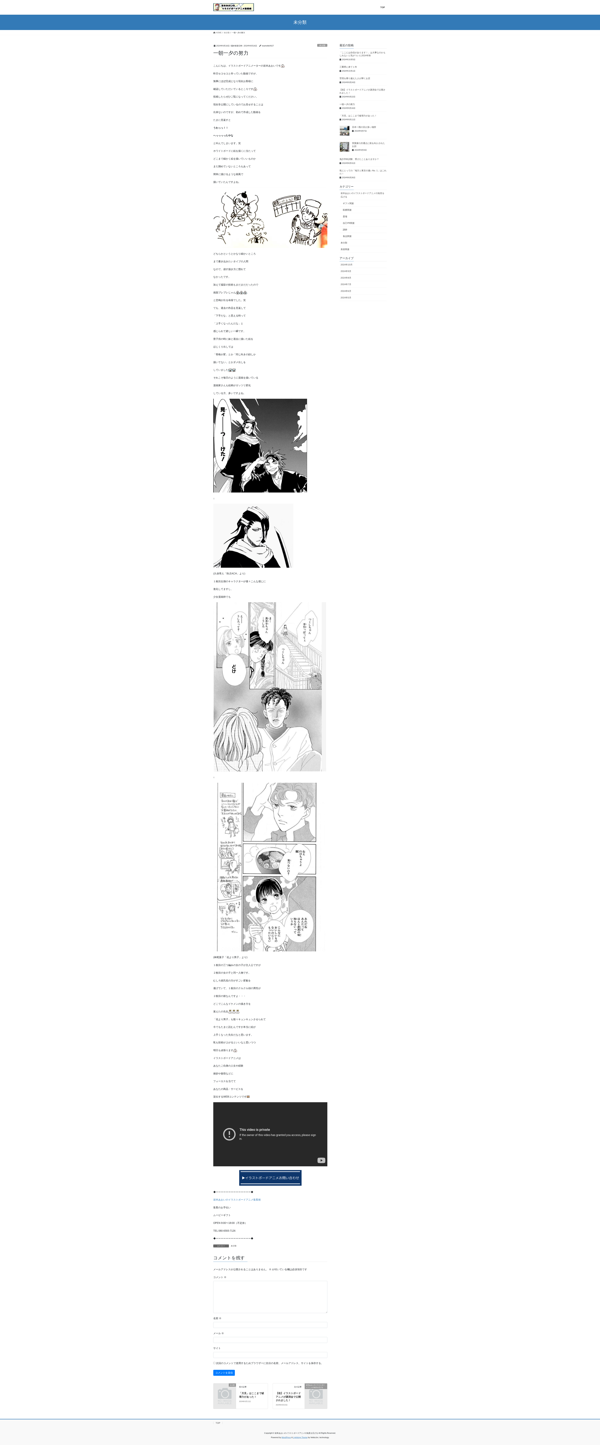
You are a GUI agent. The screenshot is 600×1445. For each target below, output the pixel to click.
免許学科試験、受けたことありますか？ (359, 159)
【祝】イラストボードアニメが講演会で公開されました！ (288, 1397)
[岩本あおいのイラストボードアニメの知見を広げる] (316, 1390)
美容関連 (345, 249)
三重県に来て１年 (348, 67)
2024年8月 (346, 277)
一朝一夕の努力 (347, 104)
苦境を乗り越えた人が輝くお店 (355, 78)
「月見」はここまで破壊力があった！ (358, 115)
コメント (219, 1277)
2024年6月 (346, 291)
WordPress (286, 1437)
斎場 (345, 216)
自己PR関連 (349, 223)
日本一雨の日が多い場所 (364, 127)
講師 (345, 229)
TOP (218, 1423)
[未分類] (224, 1390)
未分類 (322, 45)
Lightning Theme (300, 1437)
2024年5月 (346, 297)
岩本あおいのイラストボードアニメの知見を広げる (362, 195)
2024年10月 (346, 264)
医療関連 (347, 210)
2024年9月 (346, 271)
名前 (217, 1318)
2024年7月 (346, 284)
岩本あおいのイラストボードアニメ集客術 (237, 1199)
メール (218, 1333)
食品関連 (347, 236)
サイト (217, 1348)
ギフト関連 (348, 203)
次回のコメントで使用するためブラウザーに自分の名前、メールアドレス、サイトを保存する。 (269, 1363)
